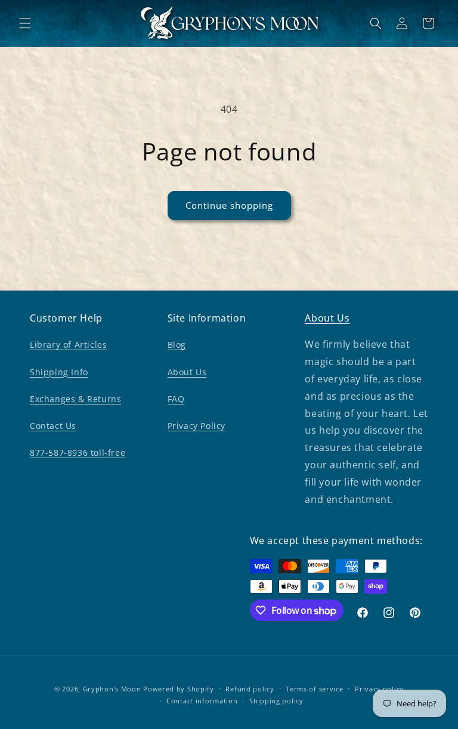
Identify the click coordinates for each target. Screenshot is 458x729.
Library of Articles (68, 344)
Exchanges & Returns (75, 398)
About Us (187, 372)
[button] (25, 23)
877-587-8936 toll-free (77, 452)
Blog (177, 344)
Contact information (201, 700)
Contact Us (53, 425)
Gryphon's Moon (112, 688)
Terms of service (314, 688)
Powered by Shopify (178, 688)
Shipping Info (59, 372)
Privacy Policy (196, 425)
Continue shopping (229, 205)
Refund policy (249, 688)
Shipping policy (276, 700)
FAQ (176, 398)
